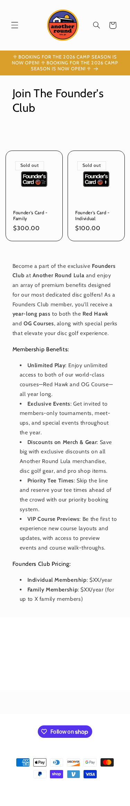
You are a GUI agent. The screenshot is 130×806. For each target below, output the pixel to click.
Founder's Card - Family (30, 215)
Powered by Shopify (93, 787)
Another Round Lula (54, 787)
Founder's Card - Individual (92, 215)
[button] (15, 25)
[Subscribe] (108, 681)
